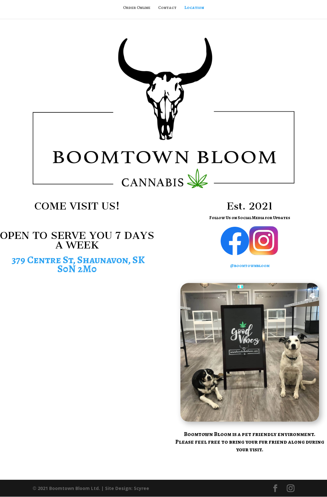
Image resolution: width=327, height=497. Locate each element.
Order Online (136, 8)
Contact (167, 8)
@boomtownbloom (250, 266)
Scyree (141, 488)
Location (194, 8)
